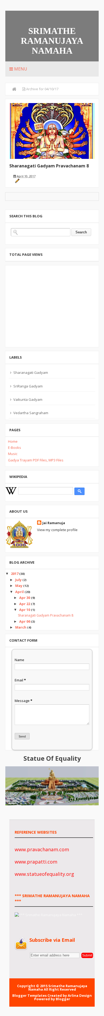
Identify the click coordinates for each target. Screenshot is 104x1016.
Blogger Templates (29, 995)
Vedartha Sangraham (30, 412)
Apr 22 (25, 603)
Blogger (63, 999)
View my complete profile (57, 529)
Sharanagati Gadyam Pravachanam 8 (49, 166)
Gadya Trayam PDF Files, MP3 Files (35, 460)
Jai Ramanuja (53, 522)
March (21, 627)
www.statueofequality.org (44, 874)
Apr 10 (25, 609)
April (20, 591)
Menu (20, 69)
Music (12, 453)
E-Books (14, 447)
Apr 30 (25, 597)
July (18, 579)
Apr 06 (25, 621)
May (19, 585)
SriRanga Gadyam (28, 386)
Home (13, 441)
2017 (15, 573)
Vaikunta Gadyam (27, 399)
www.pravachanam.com (42, 849)
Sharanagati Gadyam (30, 372)
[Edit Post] (17, 180)
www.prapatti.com (36, 861)
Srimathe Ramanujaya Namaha (52, 41)
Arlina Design (80, 995)
